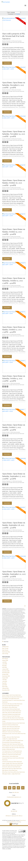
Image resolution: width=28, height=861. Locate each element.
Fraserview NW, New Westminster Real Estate (12, 717)
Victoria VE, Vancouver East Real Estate (12, 635)
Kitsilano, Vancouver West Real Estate (18, 623)
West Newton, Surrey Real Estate (16, 636)
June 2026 (4, 663)
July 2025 (4, 679)
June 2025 (4, 681)
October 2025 (5, 674)
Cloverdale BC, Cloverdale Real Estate (19, 609)
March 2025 (4, 686)
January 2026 (5, 669)
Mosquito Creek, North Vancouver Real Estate (12, 744)
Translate (18, 14)
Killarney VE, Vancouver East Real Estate (8, 622)
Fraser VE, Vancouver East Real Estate (8, 616)
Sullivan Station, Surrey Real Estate (10, 756)
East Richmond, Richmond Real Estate (11, 709)
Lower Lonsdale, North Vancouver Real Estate (15, 42)
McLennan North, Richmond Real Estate (11, 626)
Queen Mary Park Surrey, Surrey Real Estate (11, 752)
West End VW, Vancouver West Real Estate (12, 768)
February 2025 (5, 688)
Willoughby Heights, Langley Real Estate (11, 773)
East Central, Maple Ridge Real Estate (10, 705)
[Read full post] (14, 24)
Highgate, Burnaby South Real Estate (17, 621)
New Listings (5, 648)
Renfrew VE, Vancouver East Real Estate (17, 630)
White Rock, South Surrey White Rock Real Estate (13, 772)
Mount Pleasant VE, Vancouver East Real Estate (17, 627)
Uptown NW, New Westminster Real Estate (12, 765)
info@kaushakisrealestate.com (14, 797)
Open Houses (5, 650)
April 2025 (4, 684)
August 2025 (5, 677)
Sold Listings (5, 653)
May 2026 (4, 665)
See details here (6, 51)
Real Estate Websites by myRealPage (14, 821)
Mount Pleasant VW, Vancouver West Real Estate (9, 628)
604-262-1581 (14, 811)
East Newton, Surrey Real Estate (11, 613)
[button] (5, 787)
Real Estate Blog (6, 651)
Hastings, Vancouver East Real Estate (10, 728)
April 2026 (4, 667)
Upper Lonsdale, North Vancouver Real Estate (12, 763)
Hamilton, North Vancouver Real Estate (16, 620)
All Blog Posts (5, 646)
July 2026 (4, 662)
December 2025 (5, 670)
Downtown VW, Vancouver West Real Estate (9, 612)
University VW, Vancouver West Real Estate (16, 633)
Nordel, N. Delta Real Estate (8, 749)
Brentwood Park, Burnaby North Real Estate (12, 696)
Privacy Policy (22, 820)
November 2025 (5, 672)
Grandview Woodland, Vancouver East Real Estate (10, 619)
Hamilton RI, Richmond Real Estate (10, 724)
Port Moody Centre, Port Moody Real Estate (12, 629)
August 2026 (5, 660)
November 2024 (6, 690)
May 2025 (4, 683)
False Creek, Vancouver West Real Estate (11, 712)
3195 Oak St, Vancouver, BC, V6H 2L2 (14, 815)
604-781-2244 (16, 792)
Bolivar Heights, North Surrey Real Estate (13, 608)
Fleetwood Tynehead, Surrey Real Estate (18, 615)
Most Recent (5, 658)
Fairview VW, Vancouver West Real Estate (12, 614)
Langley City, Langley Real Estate (9, 738)
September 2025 (6, 676)
